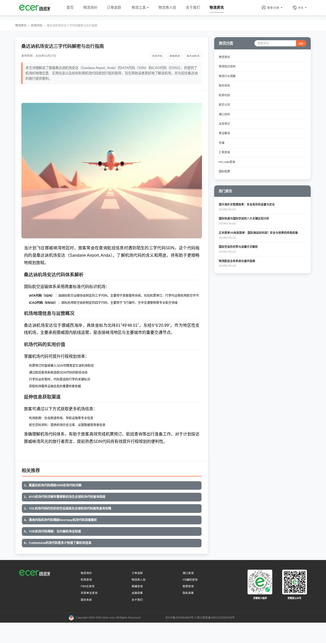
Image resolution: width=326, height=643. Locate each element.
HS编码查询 (190, 579)
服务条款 (86, 599)
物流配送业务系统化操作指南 (237, 261)
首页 (70, 7)
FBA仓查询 (87, 586)
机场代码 (36, 25)
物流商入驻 (167, 7)
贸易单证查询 (89, 592)
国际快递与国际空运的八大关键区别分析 (244, 218)
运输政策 (137, 592)
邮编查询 (137, 586)
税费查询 (188, 586)
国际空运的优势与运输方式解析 (238, 246)
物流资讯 (217, 7)
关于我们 (193, 7)
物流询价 (90, 7)
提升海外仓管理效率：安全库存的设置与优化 (247, 204)
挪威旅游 (175, 55)
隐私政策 (188, 592)
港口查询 (188, 572)
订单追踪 (114, 7)
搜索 (301, 43)
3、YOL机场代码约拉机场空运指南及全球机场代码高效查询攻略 (67, 508)
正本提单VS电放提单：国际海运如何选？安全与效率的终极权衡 (258, 232)
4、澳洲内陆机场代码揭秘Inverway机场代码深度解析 (60, 520)
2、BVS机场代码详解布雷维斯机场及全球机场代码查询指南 (64, 497)
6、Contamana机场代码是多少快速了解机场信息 (57, 543)
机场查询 (86, 579)
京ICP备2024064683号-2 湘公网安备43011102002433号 (200, 617)
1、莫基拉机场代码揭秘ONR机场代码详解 (53, 485)
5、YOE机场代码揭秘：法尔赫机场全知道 (52, 531)
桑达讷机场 (193, 55)
